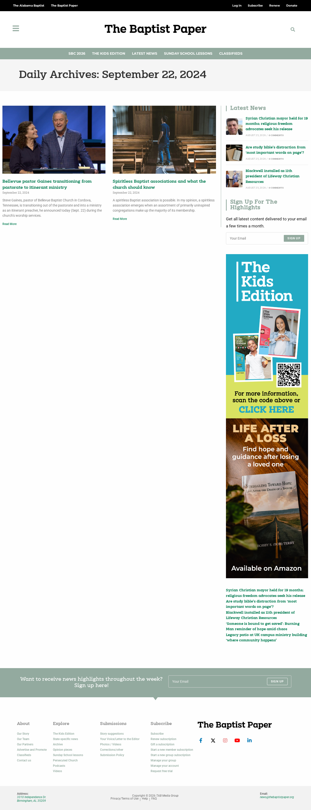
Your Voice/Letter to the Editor (119, 739)
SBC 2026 (77, 53)
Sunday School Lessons (188, 53)
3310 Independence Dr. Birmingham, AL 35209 (31, 798)
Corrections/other (111, 749)
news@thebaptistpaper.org (277, 797)
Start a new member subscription (172, 749)
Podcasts (59, 765)
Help (145, 798)
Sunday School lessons (68, 755)
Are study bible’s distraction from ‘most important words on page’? (276, 150)
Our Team (23, 739)
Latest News (144, 53)
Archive (58, 744)
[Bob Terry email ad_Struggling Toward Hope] (267, 498)
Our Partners (25, 744)
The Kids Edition (108, 53)
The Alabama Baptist (28, 5)
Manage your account (165, 765)
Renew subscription (163, 739)
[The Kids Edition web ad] (267, 336)
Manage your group (163, 760)
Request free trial (162, 771)
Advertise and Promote (32, 749)
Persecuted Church (65, 760)
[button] (293, 30)
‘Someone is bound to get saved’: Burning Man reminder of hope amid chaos (263, 626)
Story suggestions (112, 733)
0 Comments (276, 135)
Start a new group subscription (170, 755)
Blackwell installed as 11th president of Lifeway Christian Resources (273, 176)
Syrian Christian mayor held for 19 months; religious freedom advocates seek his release (277, 124)
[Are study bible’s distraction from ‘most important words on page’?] (234, 153)
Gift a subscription (162, 744)
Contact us (24, 760)
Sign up (293, 238)
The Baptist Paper (64, 5)
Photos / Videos (110, 744)
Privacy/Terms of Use (124, 798)
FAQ (154, 798)
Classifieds (230, 53)
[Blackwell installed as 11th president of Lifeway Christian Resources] (234, 179)
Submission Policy (112, 755)
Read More (9, 224)
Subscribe (157, 733)
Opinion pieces (62, 749)
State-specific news (65, 739)
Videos (57, 771)
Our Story (23, 733)
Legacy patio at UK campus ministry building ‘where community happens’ (266, 637)
